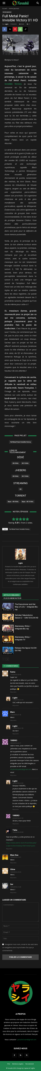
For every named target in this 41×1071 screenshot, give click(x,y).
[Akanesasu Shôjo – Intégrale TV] (8, 640)
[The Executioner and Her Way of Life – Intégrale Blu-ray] (8, 607)
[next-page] (7, 659)
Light (6, 24)
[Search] (38, 3)
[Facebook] (4, 29)
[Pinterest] (15, 29)
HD (21, 489)
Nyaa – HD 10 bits (27, 502)
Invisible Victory (13, 84)
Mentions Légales (17, 1064)
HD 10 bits (25, 463)
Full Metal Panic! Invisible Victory (20, 442)
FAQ (8, 1064)
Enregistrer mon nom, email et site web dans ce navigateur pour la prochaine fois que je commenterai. (20, 947)
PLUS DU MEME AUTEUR (12, 598)
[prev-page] (3, 659)
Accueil (4, 8)
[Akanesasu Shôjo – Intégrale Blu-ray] (8, 629)
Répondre (13, 692)
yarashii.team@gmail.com (26, 1039)
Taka (15, 830)
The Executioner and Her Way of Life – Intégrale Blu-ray (26, 607)
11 (29, 24)
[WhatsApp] (20, 29)
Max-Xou (14, 855)
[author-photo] (20, 559)
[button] (4, 3)
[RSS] (20, 1055)
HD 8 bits (15, 463)
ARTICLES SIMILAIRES (11, 595)
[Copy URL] (25, 29)
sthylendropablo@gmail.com (20, 769)
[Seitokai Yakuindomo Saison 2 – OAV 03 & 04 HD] (8, 618)
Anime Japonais (14, 8)
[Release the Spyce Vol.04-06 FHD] (8, 650)
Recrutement (30, 1064)
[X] (10, 29)
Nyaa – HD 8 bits (13, 502)
